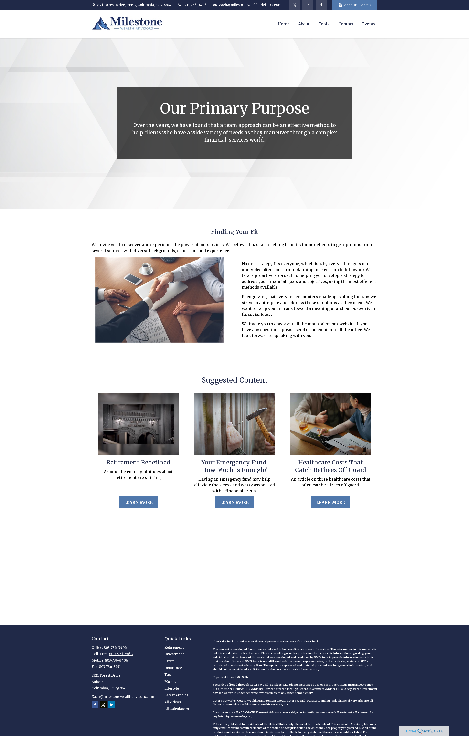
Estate (169, 661)
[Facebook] (321, 5)
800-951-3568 (121, 654)
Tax (167, 675)
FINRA (237, 689)
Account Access (357, 5)
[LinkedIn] (307, 5)
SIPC (246, 689)
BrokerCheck (310, 641)
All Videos (172, 702)
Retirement (174, 647)
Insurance (173, 668)
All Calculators (176, 709)
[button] (283, 23)
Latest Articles (176, 695)
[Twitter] (294, 5)
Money (170, 681)
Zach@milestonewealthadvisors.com (250, 5)
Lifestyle (171, 688)
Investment (174, 654)
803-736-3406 (195, 5)
